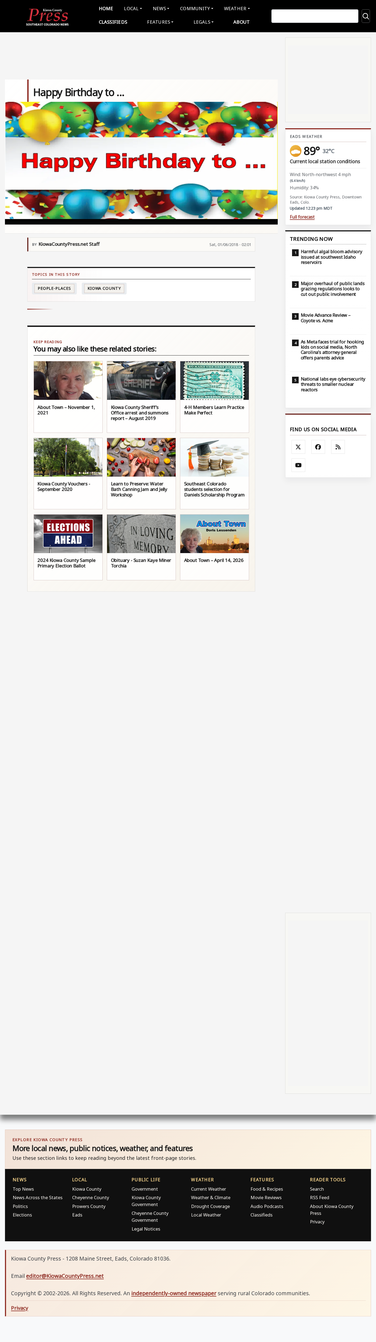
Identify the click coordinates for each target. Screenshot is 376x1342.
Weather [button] (235, 8)
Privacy (317, 1221)
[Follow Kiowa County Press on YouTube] (298, 465)
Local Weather (206, 1215)
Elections (22, 1215)
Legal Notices (146, 1229)
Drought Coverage (210, 1206)
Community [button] (195, 8)
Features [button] (158, 22)
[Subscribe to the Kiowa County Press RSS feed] (338, 447)
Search (317, 1189)
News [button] (159, 8)
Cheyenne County (90, 1197)
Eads (77, 1215)
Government (145, 1189)
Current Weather (208, 1189)
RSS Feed (319, 1197)
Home (106, 8)
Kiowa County (104, 288)
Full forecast (302, 217)
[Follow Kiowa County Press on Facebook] (318, 447)
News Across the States (37, 1197)
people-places (54, 288)
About (241, 22)
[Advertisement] (328, 695)
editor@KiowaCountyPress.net (65, 1276)
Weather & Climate (210, 1197)
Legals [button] (202, 22)
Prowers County (88, 1206)
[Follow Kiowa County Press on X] (298, 447)
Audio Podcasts (266, 1206)
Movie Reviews (266, 1197)
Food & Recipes (266, 1189)
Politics (20, 1206)
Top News (23, 1189)
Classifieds (113, 22)
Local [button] (131, 8)
